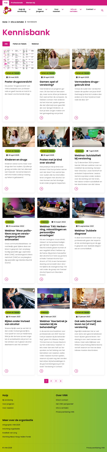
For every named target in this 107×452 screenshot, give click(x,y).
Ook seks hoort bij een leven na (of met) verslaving (88, 324)
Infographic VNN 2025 (11, 425)
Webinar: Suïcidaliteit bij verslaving (88, 157)
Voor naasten (56, 10)
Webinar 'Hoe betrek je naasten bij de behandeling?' (53, 324)
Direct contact (62, 400)
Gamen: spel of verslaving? (49, 83)
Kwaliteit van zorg (9, 433)
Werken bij (30, 2)
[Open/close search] (102, 10)
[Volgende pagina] (61, 381)
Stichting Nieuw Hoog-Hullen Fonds (16, 437)
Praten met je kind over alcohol (51, 161)
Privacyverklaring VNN (65, 412)
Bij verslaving (7, 400)
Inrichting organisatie (11, 429)
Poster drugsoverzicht (18, 81)
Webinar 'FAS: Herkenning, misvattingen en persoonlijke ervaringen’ (53, 231)
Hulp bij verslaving (21, 10)
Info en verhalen (73, 10)
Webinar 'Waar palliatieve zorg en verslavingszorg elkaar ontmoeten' (18, 235)
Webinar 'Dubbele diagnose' (85, 232)
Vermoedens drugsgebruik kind (87, 83)
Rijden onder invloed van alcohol (17, 323)
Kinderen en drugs (16, 159)
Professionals (17, 2)
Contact (89, 9)
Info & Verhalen (17, 22)
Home (4, 22)
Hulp (6, 2)
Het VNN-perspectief (64, 404)
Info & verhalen (62, 408)
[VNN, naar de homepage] (6, 10)
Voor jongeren (40, 10)
